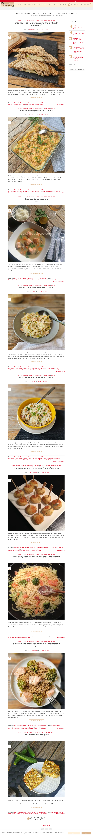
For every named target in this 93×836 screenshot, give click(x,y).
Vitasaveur (38, 550)
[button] (75, 4)
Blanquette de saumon (36, 199)
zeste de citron (42, 728)
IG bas (17, 813)
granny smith (22, 104)
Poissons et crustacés (22, 369)
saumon (61, 279)
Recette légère (40, 369)
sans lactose (22, 192)
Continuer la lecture (36, 97)
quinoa (41, 727)
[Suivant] (44, 818)
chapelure (10, 191)
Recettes (34, 4)
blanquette (11, 279)
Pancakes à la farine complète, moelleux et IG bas (78, 33)
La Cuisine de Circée (44, 29)
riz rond (50, 369)
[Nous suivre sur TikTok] (85, 1)
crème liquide (40, 279)
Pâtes (12, 637)
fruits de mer (27, 458)
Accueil (20, 4)
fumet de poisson (28, 368)
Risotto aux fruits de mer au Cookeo (36, 377)
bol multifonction (55, 812)
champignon (21, 279)
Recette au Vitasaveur (17, 550)
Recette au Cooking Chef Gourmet (37, 813)
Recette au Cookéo (54, 279)
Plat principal (21, 20)
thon (46, 813)
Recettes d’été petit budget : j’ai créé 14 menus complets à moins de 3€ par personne (78, 49)
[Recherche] (69, 4)
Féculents (25, 465)
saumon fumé (22, 637)
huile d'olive (41, 458)
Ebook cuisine (27, 4)
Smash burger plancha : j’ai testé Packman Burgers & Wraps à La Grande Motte (78, 40)
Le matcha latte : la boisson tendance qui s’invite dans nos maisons (78, 58)
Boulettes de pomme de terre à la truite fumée (36, 468)
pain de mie (34, 104)
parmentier (19, 191)
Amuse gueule (15, 465)
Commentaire (61, 104)
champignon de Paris (29, 279)
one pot (34, 368)
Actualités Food (44, 4)
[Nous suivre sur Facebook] (82, 1)
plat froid (37, 727)
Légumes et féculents (33, 465)
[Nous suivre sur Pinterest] (89, 1)
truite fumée (32, 550)
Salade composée (25, 728)
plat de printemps (35, 459)
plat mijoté (47, 279)
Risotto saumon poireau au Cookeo (36, 287)
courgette (13, 813)
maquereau (28, 104)
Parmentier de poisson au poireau (36, 110)
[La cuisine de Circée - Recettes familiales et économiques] (8, 4)
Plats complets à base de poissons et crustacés (37, 20)
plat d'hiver (51, 368)
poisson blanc (45, 191)
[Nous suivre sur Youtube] (91, 1)
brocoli (53, 636)
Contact (79, 1)
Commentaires (60, 371)
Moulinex (46, 458)
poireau (36, 191)
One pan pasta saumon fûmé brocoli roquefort (36, 557)
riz (47, 369)
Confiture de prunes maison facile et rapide (78, 27)
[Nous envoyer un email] (88, 1)
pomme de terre (52, 191)
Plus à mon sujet (55, 4)
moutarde (21, 813)
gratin (14, 191)
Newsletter (46, 825)
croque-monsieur (55, 102)
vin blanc (59, 369)
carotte (15, 279)
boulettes (24, 549)
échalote (21, 368)
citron (35, 279)
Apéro (21, 465)
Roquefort (16, 637)
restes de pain (15, 192)
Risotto (45, 369)
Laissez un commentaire (59, 192)
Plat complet (31, 191)
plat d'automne (45, 368)
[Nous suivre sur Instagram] (84, 1)
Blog (75, 1)
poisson (39, 191)
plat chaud (40, 104)
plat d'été (22, 459)
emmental (16, 104)
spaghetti (28, 637)
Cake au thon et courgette (36, 735)
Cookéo (53, 366)
